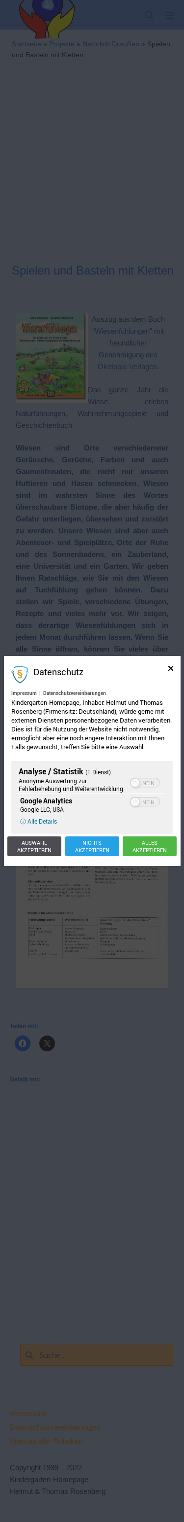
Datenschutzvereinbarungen (74, 693)
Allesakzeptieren (149, 846)
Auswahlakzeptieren (34, 846)
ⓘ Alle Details (38, 821)
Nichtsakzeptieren (92, 846)
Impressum (24, 693)
